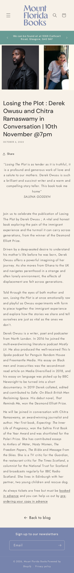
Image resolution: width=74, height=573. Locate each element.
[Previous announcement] (7, 37)
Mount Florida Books (35, 561)
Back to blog (40, 517)
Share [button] (10, 154)
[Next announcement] (67, 37)
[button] (8, 15)
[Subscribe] (59, 545)
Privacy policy (43, 566)
